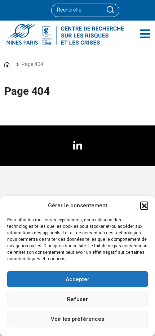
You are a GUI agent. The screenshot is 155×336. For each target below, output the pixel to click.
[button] (144, 205)
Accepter (77, 279)
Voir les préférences (77, 319)
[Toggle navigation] (145, 34)
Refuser (77, 299)
